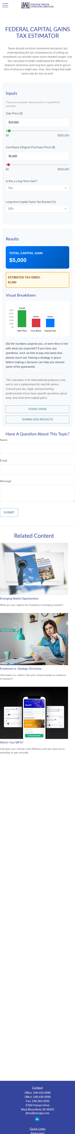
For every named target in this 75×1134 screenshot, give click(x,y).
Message (5, 481)
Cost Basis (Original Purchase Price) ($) (30, 147)
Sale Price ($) (14, 113)
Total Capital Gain (26, 253)
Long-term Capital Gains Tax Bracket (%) (31, 201)
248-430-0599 (42, 1092)
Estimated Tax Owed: (24, 277)
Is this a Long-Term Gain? (21, 181)
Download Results (37, 419)
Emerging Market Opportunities (19, 598)
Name (4, 440)
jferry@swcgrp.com (37, 1113)
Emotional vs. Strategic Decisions (21, 668)
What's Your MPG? (11, 742)
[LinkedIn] (37, 1119)
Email (3, 460)
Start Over (37, 409)
